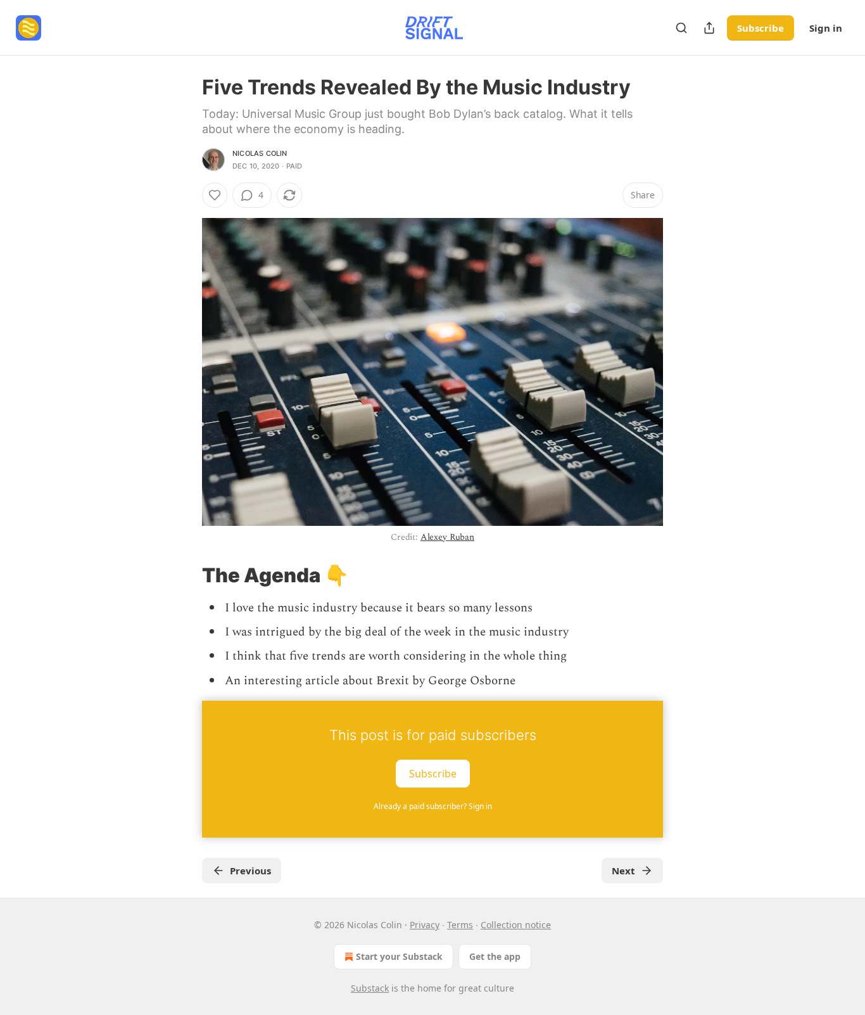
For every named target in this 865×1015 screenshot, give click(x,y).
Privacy (424, 925)
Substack (370, 988)
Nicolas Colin (259, 153)
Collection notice (516, 925)
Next (623, 870)
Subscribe (760, 28)
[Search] (681, 28)
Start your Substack (399, 956)
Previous (250, 870)
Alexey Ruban (447, 537)
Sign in (825, 28)
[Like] (214, 195)
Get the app (495, 956)
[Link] (184, 575)
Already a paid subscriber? (433, 806)
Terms (460, 925)
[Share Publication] (709, 28)
